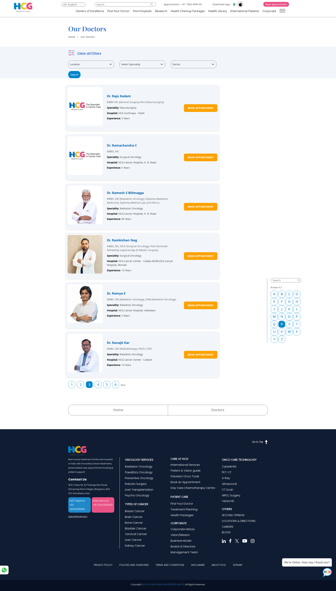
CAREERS (227, 527)
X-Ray (226, 478)
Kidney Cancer (135, 546)
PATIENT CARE (179, 497)
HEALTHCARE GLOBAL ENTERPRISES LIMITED (163, 584)
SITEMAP (237, 565)
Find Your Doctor (118, 11)
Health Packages (182, 515)
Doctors (217, 410)
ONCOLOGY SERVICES (139, 460)
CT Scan (227, 490)
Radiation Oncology (138, 467)
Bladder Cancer (135, 528)
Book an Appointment (185, 482)
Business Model (181, 541)
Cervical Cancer (136, 534)
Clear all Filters (89, 53)
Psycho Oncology (137, 495)
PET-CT (227, 472)
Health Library (217, 11)
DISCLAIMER (198, 565)
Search (74, 74)
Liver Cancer (133, 540)
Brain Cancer (133, 517)
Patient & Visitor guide (186, 471)
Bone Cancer (134, 523)
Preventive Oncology (139, 478)
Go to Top (257, 441)
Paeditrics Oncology (139, 472)
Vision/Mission (180, 535)
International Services (185, 465)
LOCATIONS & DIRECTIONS (238, 521)
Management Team (184, 552)
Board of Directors (183, 546)
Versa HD (228, 501)
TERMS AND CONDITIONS (170, 565)
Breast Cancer (134, 511)
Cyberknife (229, 467)
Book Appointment (276, 4)
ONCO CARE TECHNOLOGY (239, 460)
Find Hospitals (142, 11)
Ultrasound (229, 484)
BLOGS (226, 532)
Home (71, 36)
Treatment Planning (184, 509)
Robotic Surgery (136, 484)
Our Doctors (88, 36)
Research (161, 11)
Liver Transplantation (139, 490)
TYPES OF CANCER (136, 504)
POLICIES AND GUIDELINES (134, 565)
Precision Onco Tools (185, 476)
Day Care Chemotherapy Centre (193, 488)
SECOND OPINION (233, 515)
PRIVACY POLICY (103, 565)
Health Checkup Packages (188, 11)
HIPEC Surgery (231, 495)
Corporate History (183, 529)
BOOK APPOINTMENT (201, 108)
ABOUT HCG (219, 565)
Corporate (269, 11)
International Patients (244, 11)
